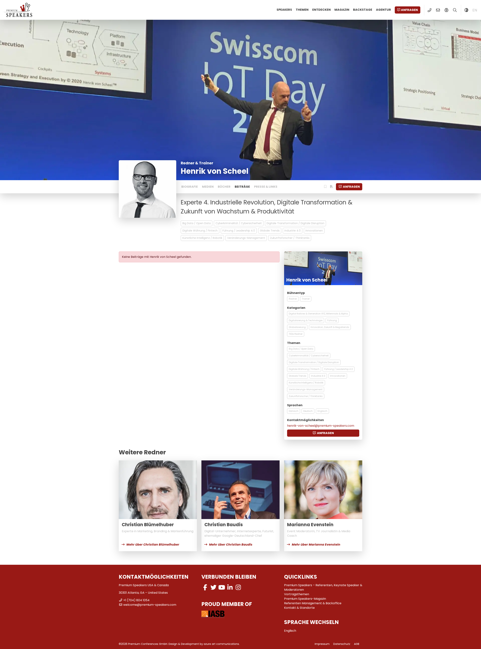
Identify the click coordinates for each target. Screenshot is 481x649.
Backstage (362, 10)
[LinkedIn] (230, 587)
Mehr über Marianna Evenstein (316, 544)
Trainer (306, 298)
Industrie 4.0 (292, 230)
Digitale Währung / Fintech (200, 230)
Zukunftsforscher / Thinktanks (289, 238)
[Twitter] (213, 587)
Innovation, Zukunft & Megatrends (330, 327)
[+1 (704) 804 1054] (429, 10)
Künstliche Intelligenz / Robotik (202, 238)
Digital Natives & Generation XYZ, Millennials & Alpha (318, 313)
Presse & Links (265, 186)
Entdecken (321, 10)
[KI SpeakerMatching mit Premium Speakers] (446, 10)
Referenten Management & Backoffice (312, 603)
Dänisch (293, 411)
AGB (356, 644)
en (474, 10)
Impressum (322, 644)
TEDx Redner (296, 334)
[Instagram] (238, 587)
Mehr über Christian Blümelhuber (152, 544)
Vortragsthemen (296, 594)
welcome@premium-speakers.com (149, 605)
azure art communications (221, 644)
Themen (302, 10)
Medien (208, 186)
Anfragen (409, 10)
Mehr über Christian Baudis (230, 544)
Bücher (224, 186)
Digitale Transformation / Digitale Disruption (295, 223)
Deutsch (308, 411)
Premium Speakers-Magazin (305, 599)
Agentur (383, 10)
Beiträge (242, 186)
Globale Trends (270, 230)
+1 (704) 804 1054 (136, 600)
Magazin (341, 10)
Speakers (284, 10)
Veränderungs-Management (246, 238)
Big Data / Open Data (196, 223)
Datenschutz (341, 644)
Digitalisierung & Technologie (305, 320)
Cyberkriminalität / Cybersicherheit (239, 223)
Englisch (322, 411)
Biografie (189, 186)
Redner (293, 298)
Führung (332, 320)
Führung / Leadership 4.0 (238, 230)
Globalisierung (297, 327)
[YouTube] (221, 587)
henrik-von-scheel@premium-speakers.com (320, 426)
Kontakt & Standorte (299, 608)
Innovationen (314, 230)
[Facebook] (205, 587)
